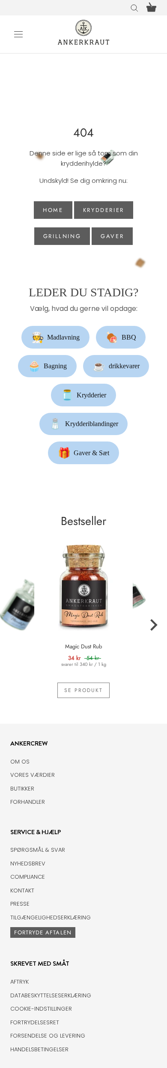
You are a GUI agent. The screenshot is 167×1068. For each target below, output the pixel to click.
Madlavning (55, 337)
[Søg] (134, 7)
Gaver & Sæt (84, 453)
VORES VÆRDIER (32, 775)
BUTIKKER (22, 789)
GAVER (112, 236)
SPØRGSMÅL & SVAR (37, 850)
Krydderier (84, 395)
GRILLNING (62, 236)
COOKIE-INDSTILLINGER (41, 1009)
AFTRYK (19, 982)
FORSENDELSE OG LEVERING (47, 1036)
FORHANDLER (27, 802)
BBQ (120, 337)
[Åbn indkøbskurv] (151, 7)
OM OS (20, 762)
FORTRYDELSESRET (34, 1022)
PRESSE (20, 904)
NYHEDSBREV (27, 863)
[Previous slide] (13, 625)
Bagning (47, 366)
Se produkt (83, 690)
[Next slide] (153, 625)
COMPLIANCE (27, 877)
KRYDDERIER (103, 210)
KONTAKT (22, 890)
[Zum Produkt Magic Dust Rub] (83, 584)
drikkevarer (116, 366)
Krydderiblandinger (83, 424)
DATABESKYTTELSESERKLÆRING (50, 995)
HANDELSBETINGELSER (39, 1049)
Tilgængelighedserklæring (50, 917)
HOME (53, 210)
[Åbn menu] (18, 34)
